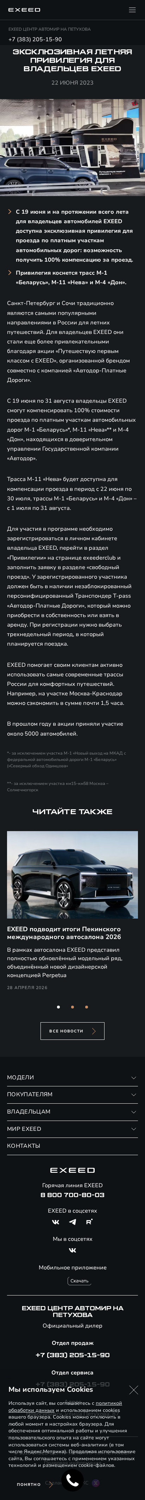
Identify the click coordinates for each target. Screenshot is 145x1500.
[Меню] (132, 10)
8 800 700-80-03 (72, 1195)
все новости (66, 1031)
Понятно (29, 1484)
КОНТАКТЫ (23, 1146)
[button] (58, 1007)
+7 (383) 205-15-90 (35, 39)
